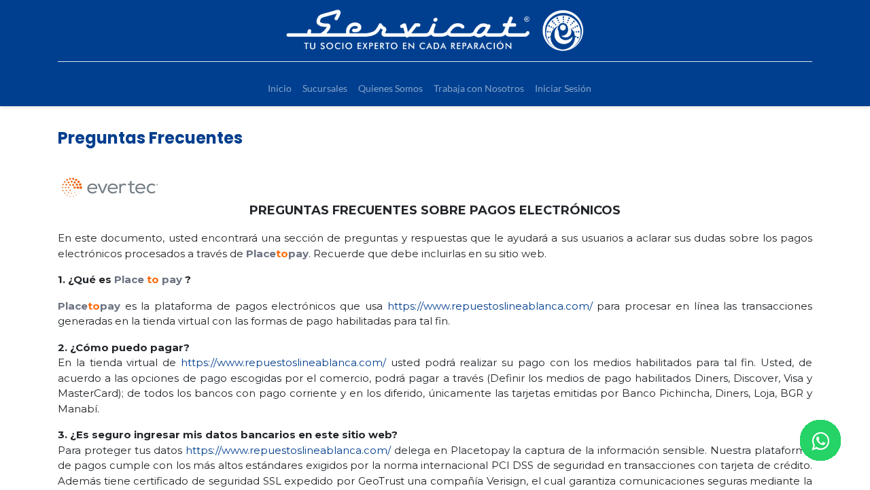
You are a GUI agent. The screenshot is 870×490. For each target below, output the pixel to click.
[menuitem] (279, 88)
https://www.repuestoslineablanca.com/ (490, 305)
